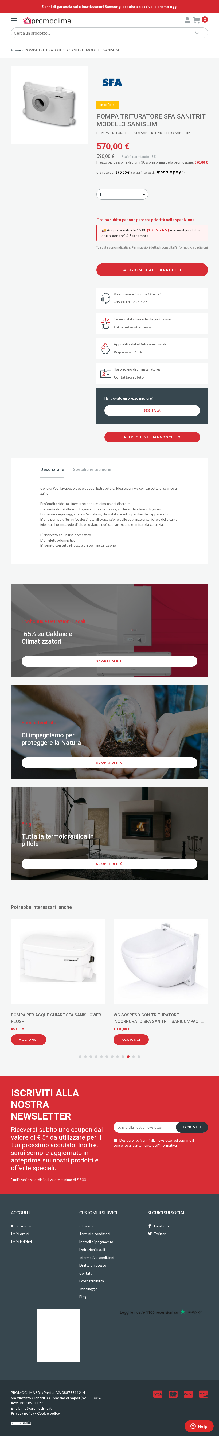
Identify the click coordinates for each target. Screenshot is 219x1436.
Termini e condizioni (94, 1234)
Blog (82, 1297)
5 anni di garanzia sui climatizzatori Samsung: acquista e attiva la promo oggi (109, 6)
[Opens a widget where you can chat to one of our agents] (199, 1426)
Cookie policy (48, 1413)
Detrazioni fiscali (92, 1249)
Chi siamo (87, 1226)
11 (133, 1056)
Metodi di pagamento (96, 1242)
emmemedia (21, 1423)
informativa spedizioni (192, 247)
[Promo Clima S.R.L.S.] (47, 20)
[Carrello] (196, 20)
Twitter (159, 1234)
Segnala (152, 410)
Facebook (161, 1226)
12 (139, 1056)
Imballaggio (88, 1289)
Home (16, 50)
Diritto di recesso (92, 1265)
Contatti (85, 1273)
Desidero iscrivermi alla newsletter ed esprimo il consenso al (154, 1143)
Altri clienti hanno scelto (152, 437)
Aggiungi (28, 1040)
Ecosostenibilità (91, 1281)
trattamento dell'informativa (154, 1145)
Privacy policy (22, 1413)
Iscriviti (192, 1127)
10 (128, 1056)
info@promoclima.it (36, 1408)
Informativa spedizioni (96, 1257)
